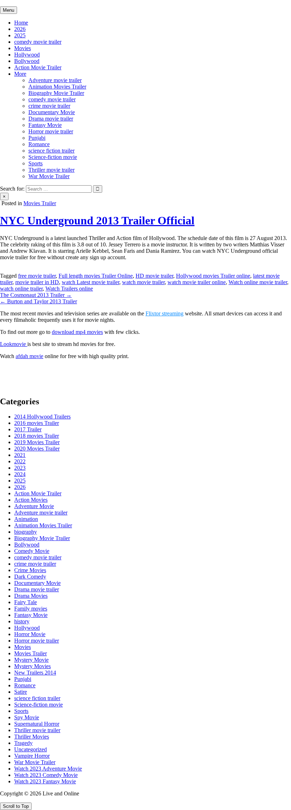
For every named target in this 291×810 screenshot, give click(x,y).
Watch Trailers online (69, 289)
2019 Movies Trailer (37, 442)
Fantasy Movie (45, 125)
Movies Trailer (39, 203)
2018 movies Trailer (36, 436)
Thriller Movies (31, 737)
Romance (39, 144)
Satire (20, 692)
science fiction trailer (51, 151)
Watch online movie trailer (258, 282)
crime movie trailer (49, 106)
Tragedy (23, 743)
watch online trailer (21, 289)
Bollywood (26, 61)
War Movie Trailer (49, 176)
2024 (20, 474)
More (20, 74)
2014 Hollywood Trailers (42, 417)
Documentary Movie (51, 112)
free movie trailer (37, 276)
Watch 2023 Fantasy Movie (45, 781)
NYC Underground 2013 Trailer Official (97, 220)
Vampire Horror (32, 756)
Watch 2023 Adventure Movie (48, 769)
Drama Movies (31, 596)
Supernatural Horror (36, 724)
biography (25, 532)
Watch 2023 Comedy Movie (46, 775)
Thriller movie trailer (51, 170)
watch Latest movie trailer (90, 282)
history (21, 621)
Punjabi (36, 138)
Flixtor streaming (164, 313)
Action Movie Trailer (37, 67)
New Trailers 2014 (35, 673)
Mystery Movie (31, 660)
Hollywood (27, 55)
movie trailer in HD (37, 282)
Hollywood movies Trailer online (213, 276)
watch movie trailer (143, 282)
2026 (20, 29)
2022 (20, 461)
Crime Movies (30, 570)
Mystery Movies (32, 666)
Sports (35, 163)
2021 (20, 455)
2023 (20, 468)
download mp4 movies (77, 332)
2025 (20, 35)
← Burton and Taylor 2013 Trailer (38, 301)
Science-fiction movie (52, 157)
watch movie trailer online (197, 282)
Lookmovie (13, 344)
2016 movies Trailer (36, 423)
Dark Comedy (30, 577)
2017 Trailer (28, 429)
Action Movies (31, 500)
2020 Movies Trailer (37, 449)
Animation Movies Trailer (57, 87)
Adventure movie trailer (55, 80)
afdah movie (29, 356)
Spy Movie (26, 717)
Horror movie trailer (50, 131)
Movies (22, 48)
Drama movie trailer (50, 119)
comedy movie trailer (37, 42)
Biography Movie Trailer (56, 93)
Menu (8, 10)
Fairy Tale (25, 602)
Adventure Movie (34, 506)
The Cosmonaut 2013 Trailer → (36, 295)
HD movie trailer (154, 276)
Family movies (30, 609)
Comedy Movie (31, 551)
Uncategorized (30, 749)
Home (21, 23)
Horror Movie (29, 634)
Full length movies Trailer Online (96, 276)
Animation (26, 519)
